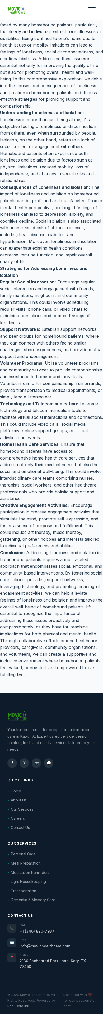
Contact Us (20, 827)
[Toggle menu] (92, 9)
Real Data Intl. (18, 1006)
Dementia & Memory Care (33, 899)
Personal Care (23, 854)
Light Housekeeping (28, 881)
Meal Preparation (26, 863)
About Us (19, 800)
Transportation (23, 890)
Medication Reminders (30, 872)
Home (16, 791)
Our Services (22, 809)
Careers (18, 818)
